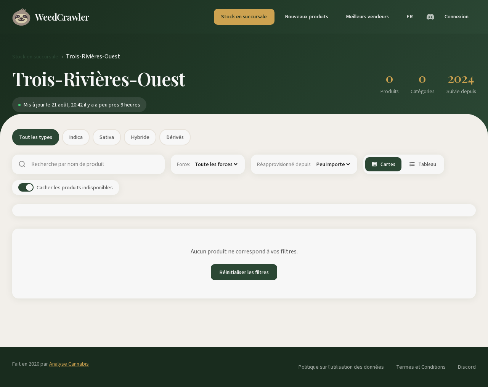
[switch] (26, 187)
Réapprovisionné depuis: (284, 164)
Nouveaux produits (306, 17)
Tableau (427, 164)
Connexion (457, 17)
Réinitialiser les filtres (244, 272)
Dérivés (175, 137)
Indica (76, 137)
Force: (183, 164)
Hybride (140, 137)
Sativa (107, 137)
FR (409, 17)
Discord (467, 367)
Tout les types (35, 137)
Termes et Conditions (421, 367)
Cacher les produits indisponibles (75, 188)
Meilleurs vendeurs (367, 17)
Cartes (387, 164)
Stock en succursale (244, 17)
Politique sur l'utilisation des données (341, 367)
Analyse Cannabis (69, 364)
